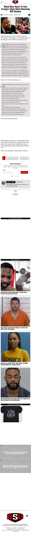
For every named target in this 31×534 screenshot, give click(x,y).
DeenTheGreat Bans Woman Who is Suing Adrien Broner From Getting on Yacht (14, 292)
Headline (15, 194)
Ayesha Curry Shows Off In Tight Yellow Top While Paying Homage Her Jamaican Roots (14, 363)
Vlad (25, 39)
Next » (26, 158)
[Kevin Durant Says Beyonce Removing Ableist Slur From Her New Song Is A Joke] (15, 452)
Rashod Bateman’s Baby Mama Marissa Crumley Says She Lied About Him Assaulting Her (15, 399)
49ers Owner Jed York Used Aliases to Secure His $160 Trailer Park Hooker (14, 328)
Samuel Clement (8, 14)
